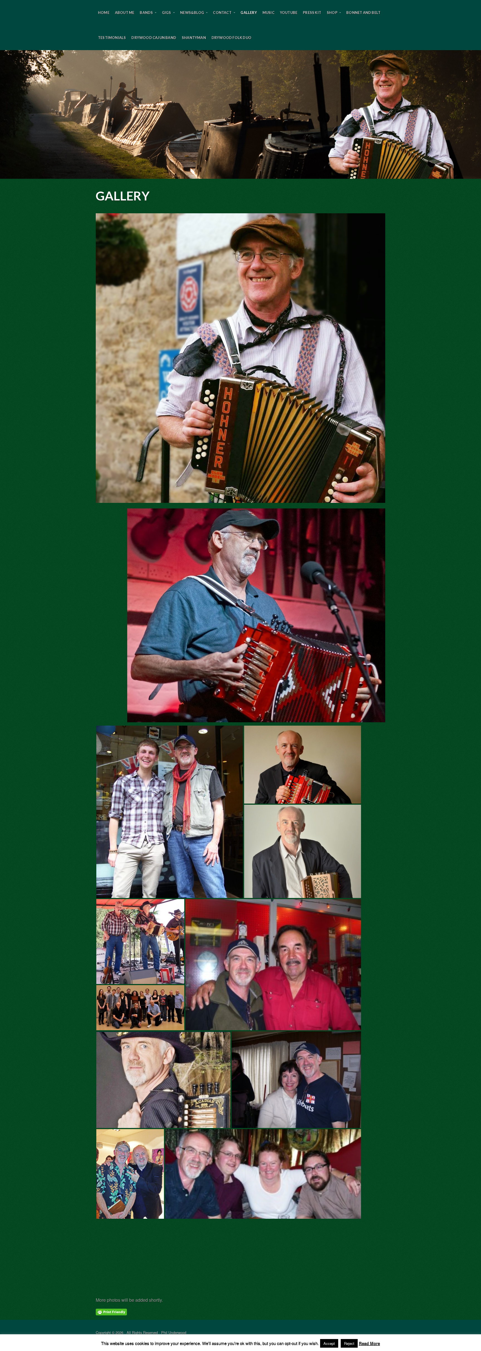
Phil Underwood (240, 114)
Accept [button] (329, 1343)
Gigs (166, 12)
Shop (332, 12)
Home (103, 12)
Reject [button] (349, 1343)
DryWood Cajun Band (153, 37)
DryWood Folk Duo (231, 37)
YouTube (288, 12)
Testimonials (112, 37)
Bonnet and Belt (363, 12)
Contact (222, 12)
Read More (369, 1343)
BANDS (146, 12)
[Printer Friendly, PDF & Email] (111, 1311)
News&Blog (192, 12)
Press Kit (312, 12)
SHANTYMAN (194, 37)
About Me (124, 12)
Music (268, 12)
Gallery (248, 12)
